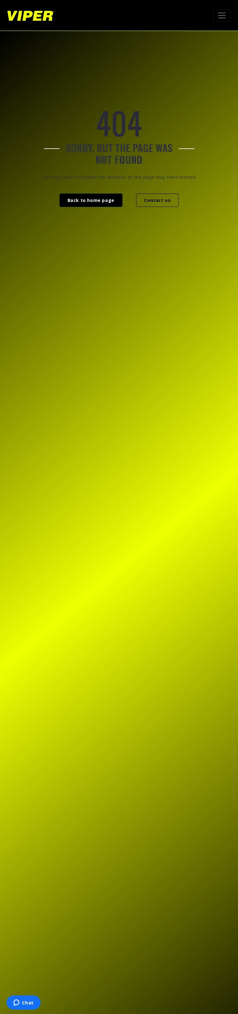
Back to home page (91, 200)
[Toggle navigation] (222, 15)
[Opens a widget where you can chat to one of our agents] (23, 1003)
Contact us (157, 200)
